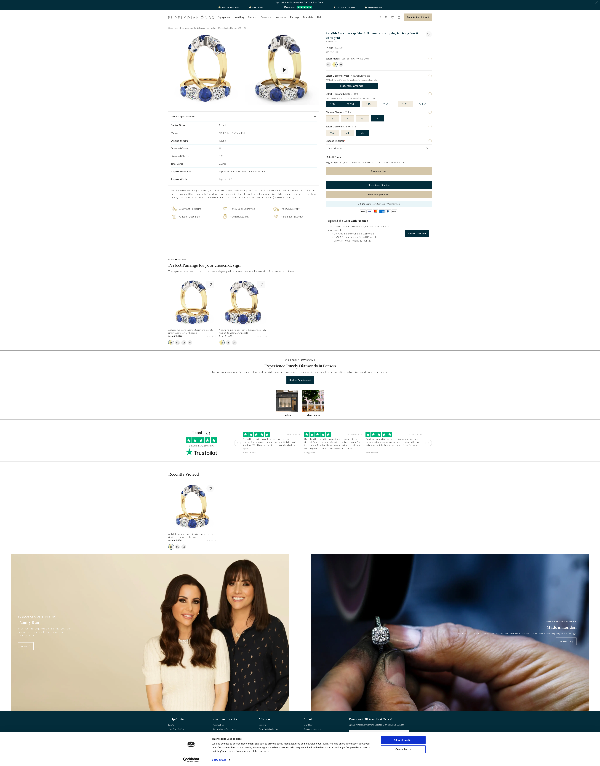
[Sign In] (386, 17)
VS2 (332, 132)
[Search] (379, 17)
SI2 (362, 132)
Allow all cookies (403, 740)
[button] (596, 2)
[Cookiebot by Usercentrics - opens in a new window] (191, 760)
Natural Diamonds (351, 85)
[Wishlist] (392, 17)
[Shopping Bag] (398, 17)
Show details (219, 759)
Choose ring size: (335, 140)
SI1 (347, 132)
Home (170, 28)
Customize (401, 749)
